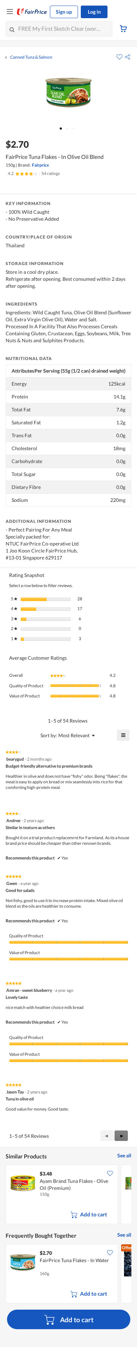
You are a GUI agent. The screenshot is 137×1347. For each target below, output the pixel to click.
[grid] (68, 1195)
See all (124, 1155)
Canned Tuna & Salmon (31, 57)
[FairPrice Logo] (32, 12)
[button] (127, 57)
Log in (94, 12)
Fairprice (40, 165)
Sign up (64, 12)
